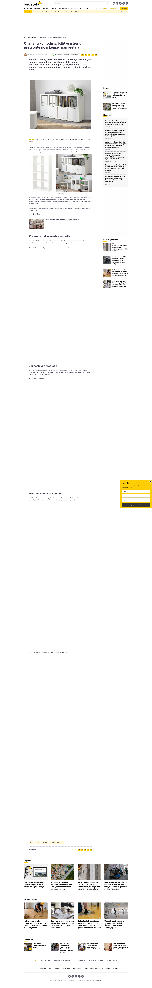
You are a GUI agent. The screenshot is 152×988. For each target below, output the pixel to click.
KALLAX (31, 139)
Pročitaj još (28, 940)
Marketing (56, 968)
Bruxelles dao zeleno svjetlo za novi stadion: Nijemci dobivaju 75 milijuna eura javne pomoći (115, 122)
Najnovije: (28, 11)
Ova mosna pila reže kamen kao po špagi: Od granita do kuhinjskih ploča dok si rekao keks (119, 283)
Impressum (43, 968)
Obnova (86, 8)
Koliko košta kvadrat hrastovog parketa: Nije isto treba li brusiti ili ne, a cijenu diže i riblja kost (120, 272)
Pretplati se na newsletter (136, 505)
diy (31, 842)
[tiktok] (120, 3)
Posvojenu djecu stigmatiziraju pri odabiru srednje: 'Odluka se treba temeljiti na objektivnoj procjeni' (66, 948)
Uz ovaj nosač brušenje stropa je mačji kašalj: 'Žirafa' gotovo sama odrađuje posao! (114, 924)
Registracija (113, 8)
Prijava (105, 8)
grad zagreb (45, 961)
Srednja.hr (107, 968)
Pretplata (124, 8)
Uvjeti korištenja (77, 968)
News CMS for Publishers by (90, 980)
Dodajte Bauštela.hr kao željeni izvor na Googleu (67, 54)
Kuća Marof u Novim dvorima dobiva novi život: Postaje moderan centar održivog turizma (119, 106)
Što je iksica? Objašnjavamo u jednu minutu (39, 945)
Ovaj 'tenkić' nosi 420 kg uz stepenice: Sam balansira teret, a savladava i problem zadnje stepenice (119, 260)
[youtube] (114, 3)
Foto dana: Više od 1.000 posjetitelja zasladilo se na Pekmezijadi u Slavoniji (93, 946)
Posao (49, 968)
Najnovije (107, 115)
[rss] (127, 3)
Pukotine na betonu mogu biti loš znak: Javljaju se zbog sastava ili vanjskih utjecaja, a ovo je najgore (115, 133)
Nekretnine (46, 8)
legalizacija (80, 961)
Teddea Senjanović (33, 54)
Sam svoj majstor (76, 8)
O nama (35, 968)
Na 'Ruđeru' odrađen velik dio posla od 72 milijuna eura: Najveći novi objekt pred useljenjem (115, 179)
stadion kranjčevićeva (63, 961)
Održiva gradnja (64, 8)
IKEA (37, 842)
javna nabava (112, 961)
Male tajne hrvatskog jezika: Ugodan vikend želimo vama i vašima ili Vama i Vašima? (120, 946)
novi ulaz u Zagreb (96, 961)
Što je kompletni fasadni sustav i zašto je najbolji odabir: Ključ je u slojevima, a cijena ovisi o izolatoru (43, 11)
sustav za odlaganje (56, 842)
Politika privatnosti (66, 968)
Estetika (54, 8)
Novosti (29, 8)
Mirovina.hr (116, 968)
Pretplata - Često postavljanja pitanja (93, 968)
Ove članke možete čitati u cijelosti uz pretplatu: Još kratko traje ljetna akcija (119, 94)
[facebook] (123, 3)
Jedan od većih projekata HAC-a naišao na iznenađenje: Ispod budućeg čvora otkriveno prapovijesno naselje (115, 144)
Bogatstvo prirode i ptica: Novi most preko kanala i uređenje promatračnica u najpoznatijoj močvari (103, 11)
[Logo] (33, 3)
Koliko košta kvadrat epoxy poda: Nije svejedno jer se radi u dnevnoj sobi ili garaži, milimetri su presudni (89, 924)
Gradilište (37, 8)
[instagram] (117, 3)
